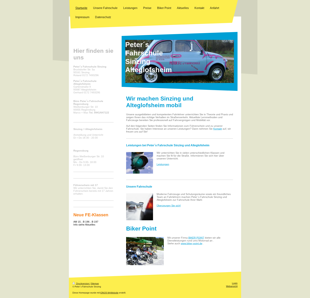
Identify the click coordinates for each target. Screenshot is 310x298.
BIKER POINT (196, 237)
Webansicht (232, 286)
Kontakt (217, 128)
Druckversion (83, 283)
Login (235, 283)
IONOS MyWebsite (109, 293)
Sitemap (95, 283)
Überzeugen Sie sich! (169, 205)
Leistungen (163, 164)
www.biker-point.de (191, 243)
